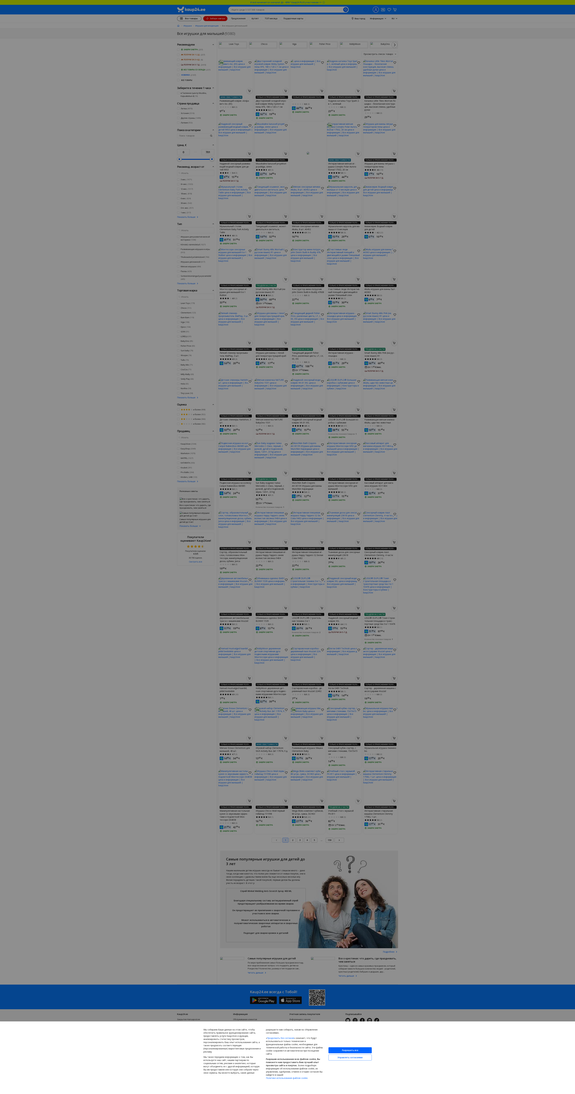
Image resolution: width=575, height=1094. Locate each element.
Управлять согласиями (350, 1057)
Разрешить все (350, 1050)
